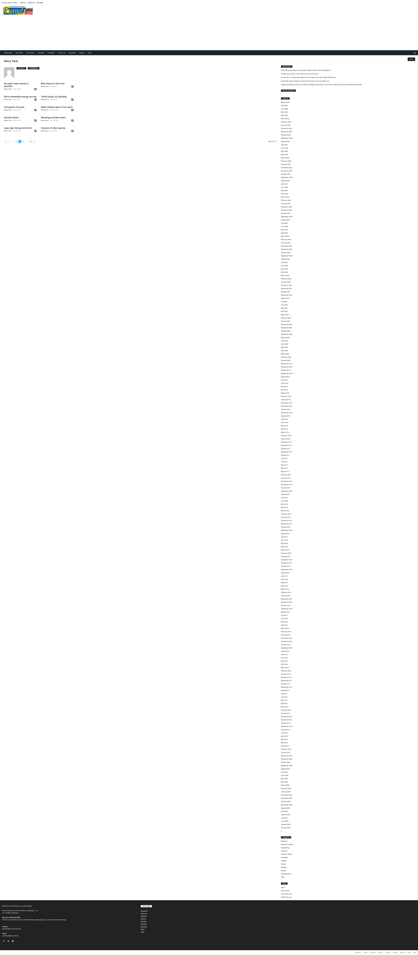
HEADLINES (8, 53)
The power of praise (14, 107)
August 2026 (285, 102)
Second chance (11, 117)
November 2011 (286, 680)
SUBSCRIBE (39, 2)
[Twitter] (13, 941)
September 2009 (286, 765)
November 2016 (286, 484)
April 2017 (284, 468)
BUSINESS (72, 53)
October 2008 (285, 801)
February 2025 (286, 161)
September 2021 (286, 295)
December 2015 (286, 520)
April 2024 (284, 194)
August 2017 (285, 455)
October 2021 (285, 292)
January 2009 (285, 792)
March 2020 (285, 354)
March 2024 (285, 197)
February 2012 (286, 671)
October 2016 (285, 488)
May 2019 (284, 386)
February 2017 (286, 475)
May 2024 (284, 190)
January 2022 (285, 282)
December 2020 (286, 324)
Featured (284, 851)
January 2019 (285, 399)
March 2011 (285, 707)
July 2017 (284, 458)
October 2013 (285, 605)
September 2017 (286, 452)
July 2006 (284, 811)
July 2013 (284, 615)
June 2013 (284, 618)
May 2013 (284, 622)
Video (283, 877)
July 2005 (284, 818)
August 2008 (285, 808)
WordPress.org (286, 897)
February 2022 (286, 279)
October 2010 (285, 723)
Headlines (284, 857)
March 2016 (285, 511)
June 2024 (284, 187)
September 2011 (286, 687)
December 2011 (286, 677)
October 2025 (285, 135)
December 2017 (286, 442)
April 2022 (284, 272)
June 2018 (284, 422)
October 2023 (285, 213)
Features (144, 914)
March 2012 (285, 667)
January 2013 (285, 635)
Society (283, 870)
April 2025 (284, 154)
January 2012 (285, 674)
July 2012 (284, 654)
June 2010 (284, 736)
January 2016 (285, 517)
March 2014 (285, 589)
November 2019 (286, 367)
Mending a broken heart (53, 117)
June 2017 (284, 462)
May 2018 (284, 426)
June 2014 (284, 579)
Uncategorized (286, 874)
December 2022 (286, 246)
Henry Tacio (8, 89)
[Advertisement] (209, 33)
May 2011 (284, 700)
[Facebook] (4, 941)
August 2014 (285, 573)
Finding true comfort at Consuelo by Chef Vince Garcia (300, 74)
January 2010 (285, 752)
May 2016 (284, 504)
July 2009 (284, 772)
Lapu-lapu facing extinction (18, 128)
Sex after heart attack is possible (16, 85)
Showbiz (284, 867)
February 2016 (286, 514)
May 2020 (284, 347)
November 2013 (286, 602)
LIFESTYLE (61, 53)
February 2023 (286, 239)
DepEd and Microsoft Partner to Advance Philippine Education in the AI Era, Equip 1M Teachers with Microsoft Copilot (321, 84)
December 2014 (286, 560)
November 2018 (286, 406)
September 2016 (286, 491)
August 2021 (285, 298)
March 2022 (285, 275)
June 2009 (284, 775)
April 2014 (284, 586)
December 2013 (286, 599)
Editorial (143, 916)
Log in (283, 887)
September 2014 (286, 569)
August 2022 (285, 259)
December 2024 (286, 167)
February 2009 (286, 788)
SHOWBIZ (51, 53)
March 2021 (285, 314)
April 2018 (284, 429)
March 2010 (285, 746)
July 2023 (284, 223)
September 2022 (286, 256)
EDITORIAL (30, 53)
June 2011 (284, 697)
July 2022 (284, 262)
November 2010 (286, 720)
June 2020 (284, 344)
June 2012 (284, 658)
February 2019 (286, 396)
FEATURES (19, 53)
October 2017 (285, 448)
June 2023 (284, 226)
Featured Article (286, 854)
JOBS (89, 53)
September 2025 (286, 138)
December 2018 (286, 403)
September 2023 (286, 216)
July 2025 (284, 145)
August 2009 (285, 769)
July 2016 (284, 497)
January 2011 (285, 713)
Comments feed (286, 894)
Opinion (283, 864)
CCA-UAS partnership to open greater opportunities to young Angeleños (306, 70)
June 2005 (284, 821)
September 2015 (286, 530)
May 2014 (284, 582)
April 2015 (284, 546)
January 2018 (285, 439)
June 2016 (284, 501)
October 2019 (285, 370)
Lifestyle (284, 861)
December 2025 (286, 128)
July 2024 (284, 184)
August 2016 (285, 494)
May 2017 (284, 465)
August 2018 (285, 416)
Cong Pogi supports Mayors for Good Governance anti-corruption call (305, 81)
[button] (414, 52)
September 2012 (286, 648)
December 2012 (286, 638)
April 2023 (284, 233)
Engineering (285, 848)
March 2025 (285, 158)
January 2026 (285, 125)
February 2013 (286, 631)
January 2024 (285, 203)
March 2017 (285, 471)
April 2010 (284, 743)
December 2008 (286, 795)
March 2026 (285, 118)
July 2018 (284, 419)
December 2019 (286, 363)
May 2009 (284, 778)
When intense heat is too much (57, 107)
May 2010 (284, 739)
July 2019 (284, 380)
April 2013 (284, 625)
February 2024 (286, 200)
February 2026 (286, 122)
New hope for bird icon (52, 83)
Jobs (142, 932)
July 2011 (284, 694)
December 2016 (286, 481)
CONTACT (23, 2)
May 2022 (284, 269)
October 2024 (285, 174)
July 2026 (284, 105)
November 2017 (286, 445)
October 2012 (285, 644)
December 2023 (286, 207)
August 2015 (285, 533)
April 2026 (284, 115)
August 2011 (285, 690)
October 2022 (285, 252)
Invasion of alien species (53, 128)
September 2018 (286, 412)
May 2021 (284, 308)
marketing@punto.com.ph (10, 936)
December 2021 (286, 285)
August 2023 (285, 220)
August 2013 (285, 612)
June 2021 (284, 305)
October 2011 (285, 684)
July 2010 (284, 733)
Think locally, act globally (54, 96)
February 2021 (286, 318)
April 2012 (284, 664)
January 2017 (285, 478)
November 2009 (286, 759)
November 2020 (286, 328)
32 (30, 141)
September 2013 (286, 609)
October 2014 (285, 566)
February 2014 (286, 592)
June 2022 (284, 265)
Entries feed (285, 890)
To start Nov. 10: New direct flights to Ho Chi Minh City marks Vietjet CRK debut (308, 77)
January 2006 (285, 814)
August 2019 (285, 377)
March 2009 (285, 785)
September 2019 (286, 373)
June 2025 (284, 148)
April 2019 (284, 390)
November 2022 (286, 249)
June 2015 (284, 540)
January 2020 (285, 360)
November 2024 (286, 171)
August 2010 (285, 729)
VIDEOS (82, 53)
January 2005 (285, 824)
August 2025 (285, 141)
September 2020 (286, 334)
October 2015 (285, 527)
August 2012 (285, 651)
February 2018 (286, 435)
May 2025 (284, 151)
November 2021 (286, 288)
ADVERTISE (31, 2)
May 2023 (284, 230)
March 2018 (285, 432)
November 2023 (286, 210)
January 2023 (285, 243)
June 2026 (284, 109)
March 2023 (285, 236)
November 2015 (286, 524)
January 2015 (285, 556)
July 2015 (284, 537)
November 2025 (286, 131)
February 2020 (286, 357)
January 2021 (285, 321)
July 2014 (284, 576)
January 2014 (285, 595)
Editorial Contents (287, 844)
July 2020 (284, 341)
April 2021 (284, 311)
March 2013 (285, 628)
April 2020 (284, 350)
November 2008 (286, 798)
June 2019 (284, 383)
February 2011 (286, 710)
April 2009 (284, 782)
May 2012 (284, 661)
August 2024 (285, 180)
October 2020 (285, 331)
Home (5, 57)
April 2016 (284, 507)
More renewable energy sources (20, 96)
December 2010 (286, 716)
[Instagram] (9, 941)
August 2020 (285, 337)
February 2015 (286, 553)
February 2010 (286, 749)
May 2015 (284, 543)
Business (284, 841)
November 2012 (286, 641)
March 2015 (285, 550)
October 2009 (285, 762)
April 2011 (284, 703)
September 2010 (286, 726)
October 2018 (285, 409)
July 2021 (284, 301)
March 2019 (285, 393)
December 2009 (286, 756)
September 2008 (286, 805)
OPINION (41, 53)
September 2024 (286, 177)
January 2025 (285, 164)
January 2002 (285, 827)
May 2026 (284, 112)
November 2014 (286, 563)
